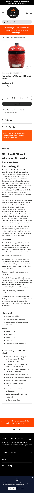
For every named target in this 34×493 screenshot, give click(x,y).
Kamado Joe (6, 73)
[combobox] (17, 22)
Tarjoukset (23, 3)
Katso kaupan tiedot (11, 112)
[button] (31, 13)
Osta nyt (17, 104)
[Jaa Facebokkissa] (10, 127)
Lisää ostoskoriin (23, 98)
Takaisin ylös (17, 430)
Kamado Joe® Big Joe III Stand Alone (15, 37)
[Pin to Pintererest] (14, 127)
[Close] (32, 477)
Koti (3, 37)
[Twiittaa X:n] (6, 127)
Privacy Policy (20, 484)
